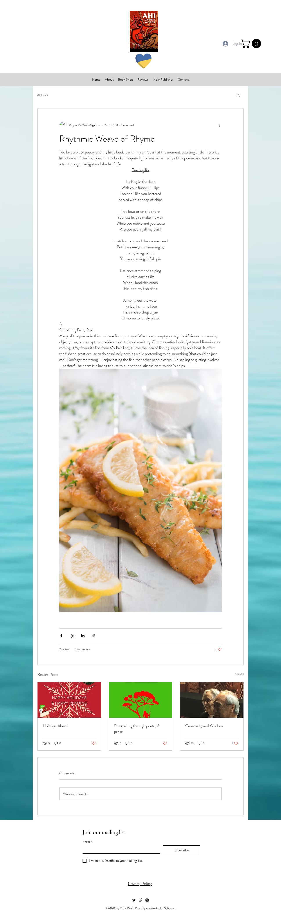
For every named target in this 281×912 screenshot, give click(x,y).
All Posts (42, 95)
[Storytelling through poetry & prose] (140, 700)
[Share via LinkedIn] (83, 636)
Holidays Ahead (55, 726)
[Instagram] (147, 900)
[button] (252, 43)
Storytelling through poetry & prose (137, 728)
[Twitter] (134, 900)
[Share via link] (94, 636)
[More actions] (219, 125)
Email (87, 842)
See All (239, 674)
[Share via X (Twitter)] (72, 636)
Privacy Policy (140, 883)
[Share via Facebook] (61, 636)
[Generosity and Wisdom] (211, 700)
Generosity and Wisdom (204, 726)
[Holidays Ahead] (69, 700)
